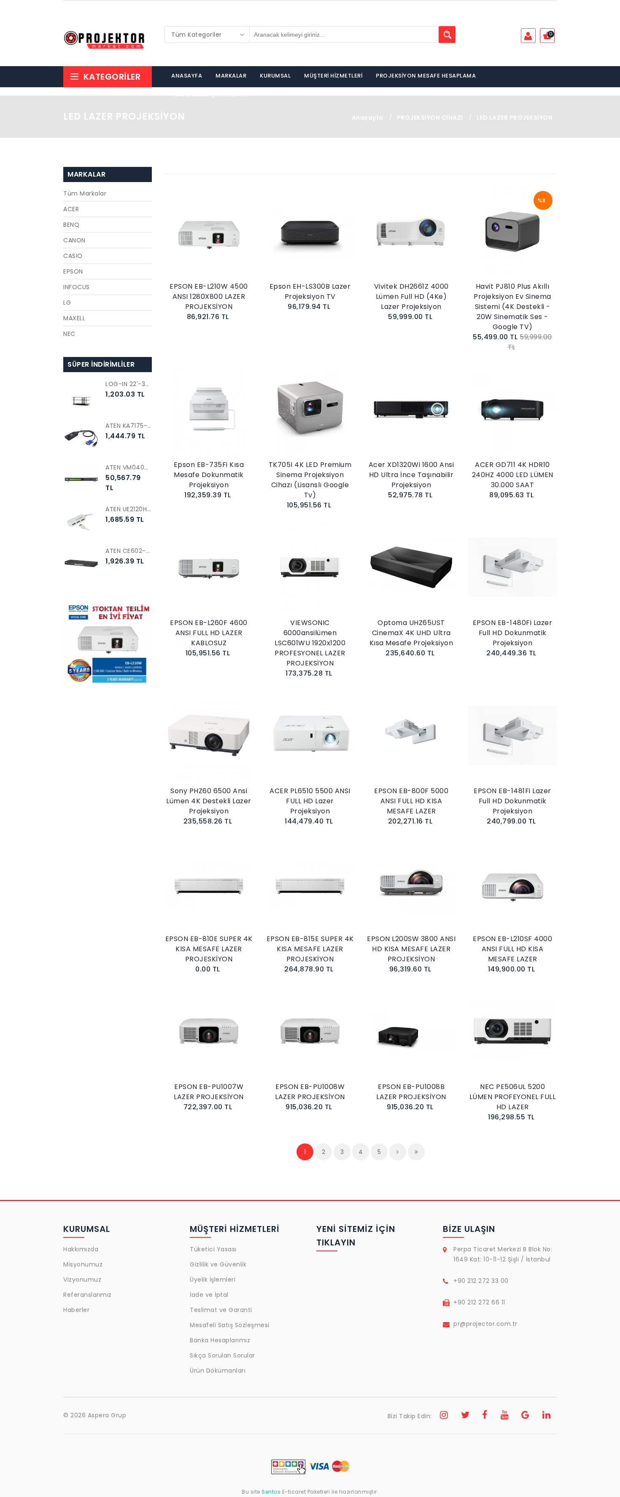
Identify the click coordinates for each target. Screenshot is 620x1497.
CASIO (73, 256)
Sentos (271, 1491)
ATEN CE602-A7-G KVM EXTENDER (128, 551)
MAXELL (74, 318)
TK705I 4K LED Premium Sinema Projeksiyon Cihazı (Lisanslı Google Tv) (310, 480)
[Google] (525, 1416)
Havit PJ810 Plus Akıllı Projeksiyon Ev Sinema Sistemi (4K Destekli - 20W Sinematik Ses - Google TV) (512, 307)
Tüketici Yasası (213, 1249)
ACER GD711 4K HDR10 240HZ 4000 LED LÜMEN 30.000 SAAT (512, 475)
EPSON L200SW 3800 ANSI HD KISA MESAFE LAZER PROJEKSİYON (411, 949)
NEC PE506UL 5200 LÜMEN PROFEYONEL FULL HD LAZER (512, 1097)
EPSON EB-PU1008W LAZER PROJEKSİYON (310, 1092)
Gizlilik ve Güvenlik (218, 1264)
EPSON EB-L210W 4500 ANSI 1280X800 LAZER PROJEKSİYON (209, 296)
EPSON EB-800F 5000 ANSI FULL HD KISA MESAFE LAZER (411, 801)
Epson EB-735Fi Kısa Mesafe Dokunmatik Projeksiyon (209, 475)
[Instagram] (444, 1416)
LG (67, 302)
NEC (69, 334)
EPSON (73, 271)
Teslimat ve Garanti (221, 1310)
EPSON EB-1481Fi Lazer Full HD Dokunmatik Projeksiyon (512, 801)
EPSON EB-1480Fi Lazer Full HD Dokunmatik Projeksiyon (513, 633)
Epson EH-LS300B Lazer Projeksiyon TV (310, 291)
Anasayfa (367, 117)
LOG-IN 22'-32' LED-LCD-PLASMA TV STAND (128, 384)
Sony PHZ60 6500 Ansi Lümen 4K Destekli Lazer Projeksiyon (208, 801)
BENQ (71, 224)
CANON (74, 240)
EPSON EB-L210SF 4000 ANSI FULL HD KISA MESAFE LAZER (512, 949)
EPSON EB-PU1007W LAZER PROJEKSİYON (209, 1092)
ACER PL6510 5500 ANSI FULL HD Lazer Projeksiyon (310, 801)
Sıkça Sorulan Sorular (222, 1355)
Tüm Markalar (84, 193)
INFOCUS (76, 287)
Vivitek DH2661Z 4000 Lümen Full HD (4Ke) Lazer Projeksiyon (411, 296)
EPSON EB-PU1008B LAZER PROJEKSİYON (411, 1092)
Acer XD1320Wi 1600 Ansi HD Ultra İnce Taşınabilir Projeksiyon (411, 475)
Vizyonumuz (82, 1279)
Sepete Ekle (211, 240)
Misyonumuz (82, 1264)
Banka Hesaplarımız (220, 1340)
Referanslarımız (87, 1294)
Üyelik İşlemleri (212, 1279)
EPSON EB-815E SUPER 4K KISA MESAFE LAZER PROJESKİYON (310, 949)
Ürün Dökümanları (217, 1370)
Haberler (76, 1310)
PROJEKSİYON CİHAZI (430, 117)
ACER (71, 209)
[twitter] (465, 1416)
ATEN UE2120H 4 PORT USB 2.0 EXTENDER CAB (128, 509)
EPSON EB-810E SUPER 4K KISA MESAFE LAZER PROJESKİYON (209, 949)
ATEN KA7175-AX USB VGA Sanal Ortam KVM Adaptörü (128, 425)
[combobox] (207, 35)
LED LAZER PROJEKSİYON (515, 117)
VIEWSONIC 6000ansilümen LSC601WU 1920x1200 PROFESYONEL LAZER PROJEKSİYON (310, 643)
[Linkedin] (546, 1416)
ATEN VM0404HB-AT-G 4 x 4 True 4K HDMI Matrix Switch (128, 467)
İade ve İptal (209, 1294)
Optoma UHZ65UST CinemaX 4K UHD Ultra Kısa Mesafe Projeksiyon (411, 633)
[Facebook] (485, 1416)
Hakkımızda (80, 1249)
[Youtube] (504, 1416)
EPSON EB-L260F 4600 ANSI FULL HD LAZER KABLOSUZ (209, 633)
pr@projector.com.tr (485, 1324)
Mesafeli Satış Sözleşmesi (230, 1325)
